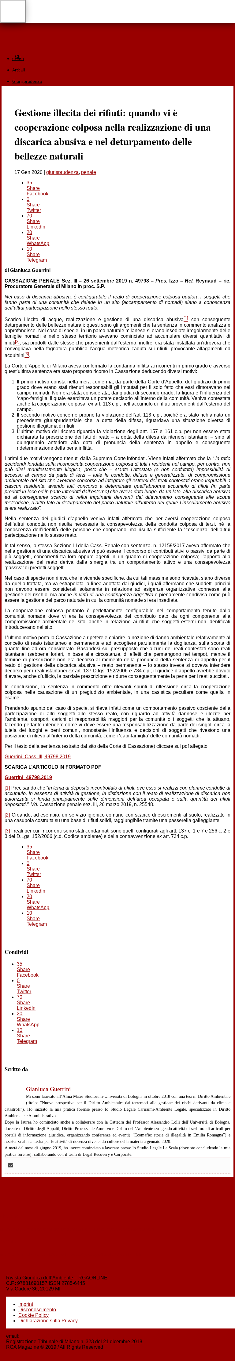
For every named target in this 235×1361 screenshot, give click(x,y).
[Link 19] (117, 11)
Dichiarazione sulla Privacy (48, 1320)
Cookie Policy (33, 1315)
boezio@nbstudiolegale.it (48, 1336)
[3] (7, 830)
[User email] (10, 1166)
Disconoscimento (37, 1309)
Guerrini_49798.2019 (28, 777)
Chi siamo (18, 57)
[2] (7, 814)
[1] (7, 787)
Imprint (25, 1304)
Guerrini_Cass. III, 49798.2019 (38, 756)
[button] (13, 11)
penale (88, 172)
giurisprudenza (62, 172)
